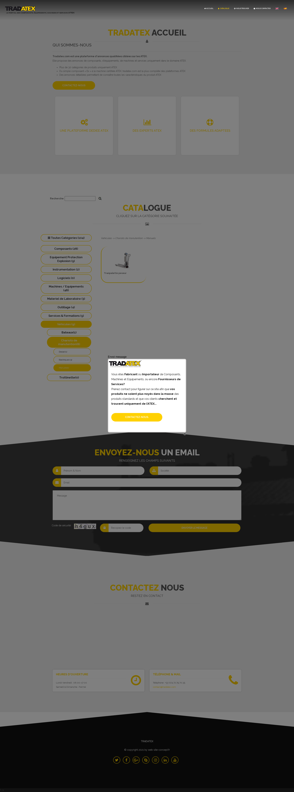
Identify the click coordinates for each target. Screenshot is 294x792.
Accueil (209, 8)
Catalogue (224, 8)
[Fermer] (184, 434)
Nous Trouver (242, 8)
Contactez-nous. (137, 417)
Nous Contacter (263, 8)
